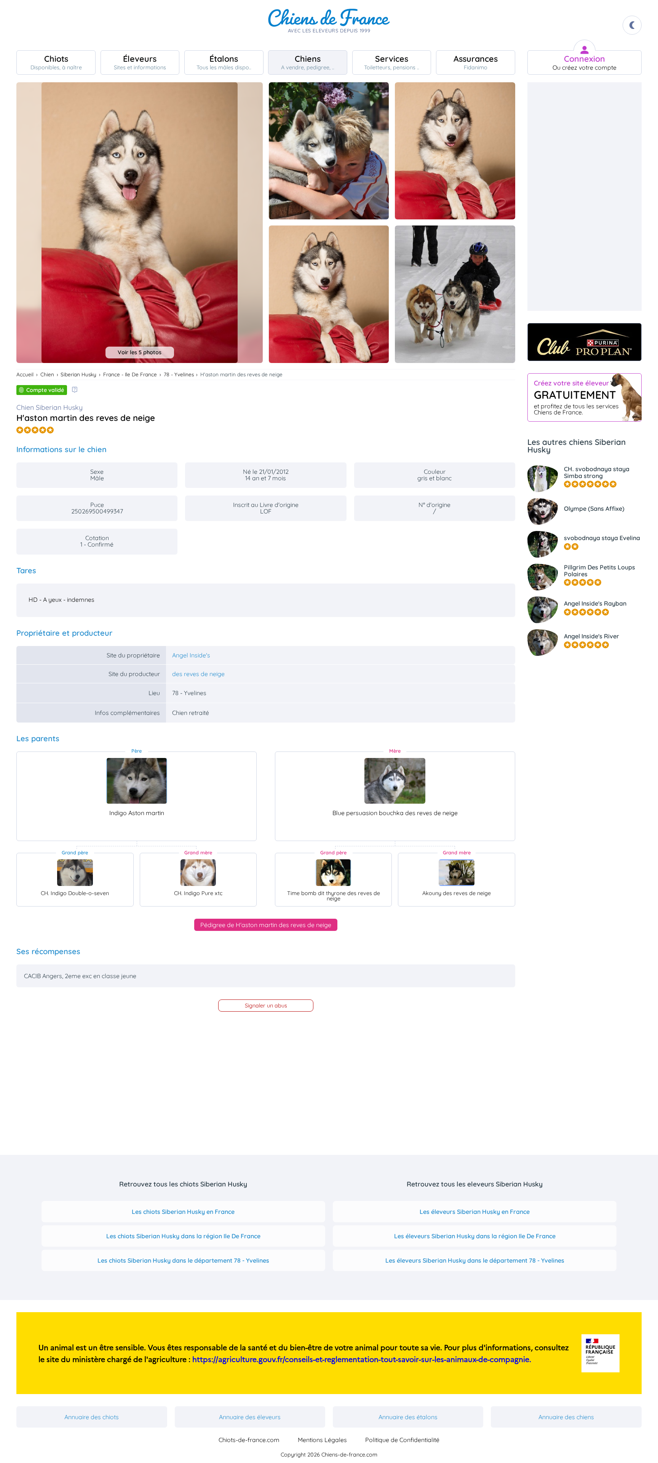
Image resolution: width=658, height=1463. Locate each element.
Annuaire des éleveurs (250, 1417)
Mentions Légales (322, 1440)
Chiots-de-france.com (249, 1440)
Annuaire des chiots (91, 1417)
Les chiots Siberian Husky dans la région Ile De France (183, 1236)
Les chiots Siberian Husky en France (183, 1211)
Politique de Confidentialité (402, 1440)
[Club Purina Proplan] (584, 342)
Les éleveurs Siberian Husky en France (475, 1211)
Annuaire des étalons (408, 1417)
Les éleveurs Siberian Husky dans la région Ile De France (475, 1236)
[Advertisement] (584, 196)
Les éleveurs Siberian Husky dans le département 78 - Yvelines (474, 1260)
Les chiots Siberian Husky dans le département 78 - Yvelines (183, 1260)
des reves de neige (198, 674)
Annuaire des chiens (566, 1417)
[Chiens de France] (329, 25)
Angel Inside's (191, 655)
